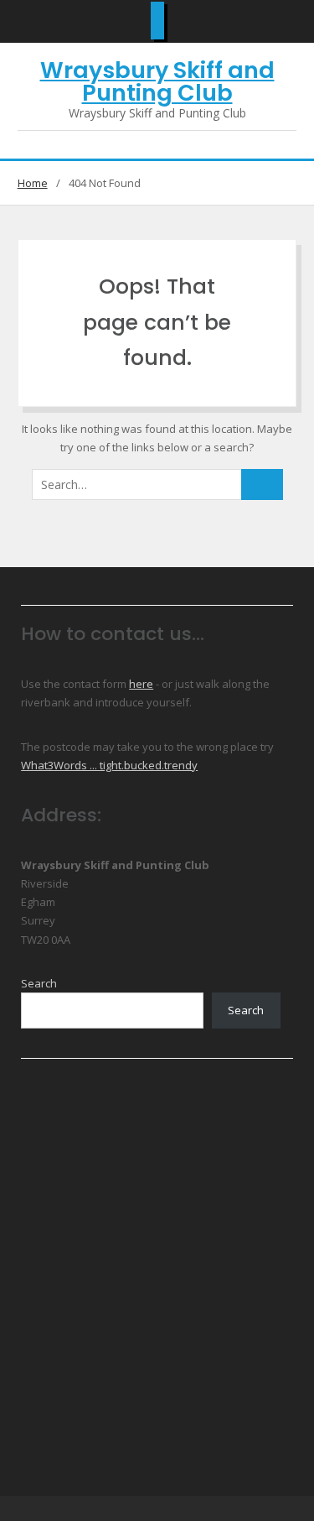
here (141, 683)
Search (39, 983)
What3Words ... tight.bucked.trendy (109, 765)
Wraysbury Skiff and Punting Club (157, 81)
